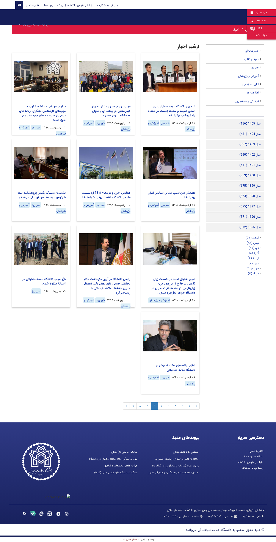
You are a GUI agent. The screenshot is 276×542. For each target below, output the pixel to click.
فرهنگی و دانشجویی (246, 101)
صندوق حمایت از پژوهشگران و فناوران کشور (174, 472)
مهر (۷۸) (254, 263)
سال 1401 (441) (250, 165)
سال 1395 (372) (250, 227)
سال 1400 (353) (250, 175)
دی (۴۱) (254, 247)
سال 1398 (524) (250, 196)
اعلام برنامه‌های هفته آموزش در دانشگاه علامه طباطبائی (175, 367)
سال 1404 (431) (250, 134)
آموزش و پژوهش (159, 300)
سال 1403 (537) (250, 144)
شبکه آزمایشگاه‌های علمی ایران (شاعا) (115, 472)
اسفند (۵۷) (252, 237)
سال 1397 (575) (250, 206)
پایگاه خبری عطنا (53, 5)
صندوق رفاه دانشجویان (186, 452)
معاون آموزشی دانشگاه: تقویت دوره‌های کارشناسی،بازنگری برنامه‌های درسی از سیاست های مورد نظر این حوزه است (42, 113)
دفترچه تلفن (33, 5)
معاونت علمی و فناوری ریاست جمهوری (177, 459)
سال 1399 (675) (250, 185)
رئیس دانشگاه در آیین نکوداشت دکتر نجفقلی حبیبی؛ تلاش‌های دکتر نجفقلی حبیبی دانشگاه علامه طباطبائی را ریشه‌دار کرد (106, 286)
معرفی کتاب (251, 59)
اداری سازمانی (250, 84)
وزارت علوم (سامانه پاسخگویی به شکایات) (175, 465)
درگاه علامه (261, 35)
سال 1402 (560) (250, 154)
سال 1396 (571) (250, 217)
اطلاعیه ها (252, 92)
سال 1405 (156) (250, 123)
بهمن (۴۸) (253, 242)
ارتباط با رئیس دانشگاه (80, 5)
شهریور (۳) (252, 268)
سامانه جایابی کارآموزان (124, 452)
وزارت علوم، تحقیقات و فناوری (120, 465)
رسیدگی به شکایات (108, 5)
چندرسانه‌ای (252, 50)
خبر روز (165, 123)
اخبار (236, 29)
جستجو (261, 20)
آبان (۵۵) (253, 258)
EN (19, 5)
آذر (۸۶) (254, 253)
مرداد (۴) (253, 273)
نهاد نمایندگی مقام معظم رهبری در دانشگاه (113, 459)
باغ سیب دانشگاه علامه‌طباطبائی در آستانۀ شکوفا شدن (44, 281)
